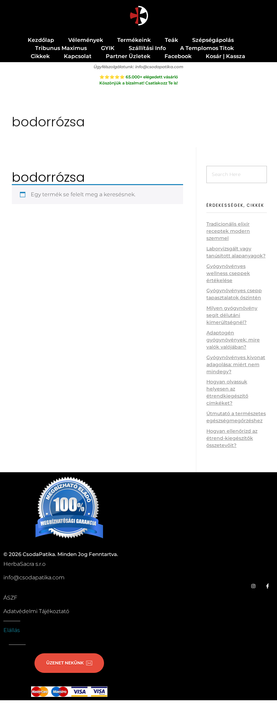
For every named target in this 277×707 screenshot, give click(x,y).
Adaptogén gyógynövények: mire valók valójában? (233, 340)
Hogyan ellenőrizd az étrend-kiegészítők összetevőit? (231, 438)
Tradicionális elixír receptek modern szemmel (228, 231)
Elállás (11, 630)
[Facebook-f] (267, 586)
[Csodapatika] (138, 16)
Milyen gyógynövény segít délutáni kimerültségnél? (231, 315)
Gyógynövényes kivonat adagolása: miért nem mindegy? (235, 364)
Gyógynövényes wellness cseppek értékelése (228, 273)
